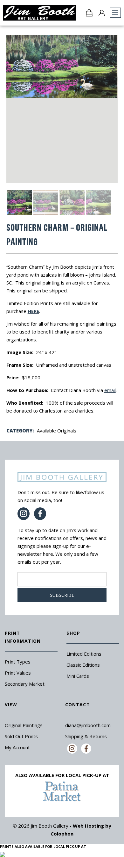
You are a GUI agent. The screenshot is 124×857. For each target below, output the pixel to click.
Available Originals (56, 430)
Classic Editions (83, 665)
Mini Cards (77, 676)
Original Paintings (24, 725)
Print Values (18, 673)
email (110, 390)
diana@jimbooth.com (88, 725)
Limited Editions (83, 654)
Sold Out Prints (21, 736)
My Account (17, 747)
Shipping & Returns (86, 736)
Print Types (18, 661)
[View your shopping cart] (89, 12)
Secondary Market (25, 684)
